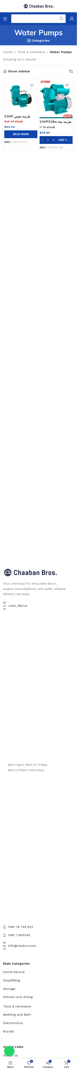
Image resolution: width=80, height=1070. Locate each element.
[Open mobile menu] (5, 19)
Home (8, 52)
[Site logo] (38, 6)
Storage (9, 989)
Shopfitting (11, 980)
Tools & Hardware (31, 52)
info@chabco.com (22, 946)
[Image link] (30, 572)
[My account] (72, 19)
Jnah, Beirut (17, 606)
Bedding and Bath (17, 1014)
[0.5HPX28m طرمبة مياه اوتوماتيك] (56, 99)
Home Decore (14, 972)
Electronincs (13, 1023)
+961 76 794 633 (20, 927)
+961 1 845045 (19, 935)
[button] (56, 140)
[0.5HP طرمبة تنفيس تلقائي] (20, 96)
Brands (8, 1031)
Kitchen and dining (18, 997)
